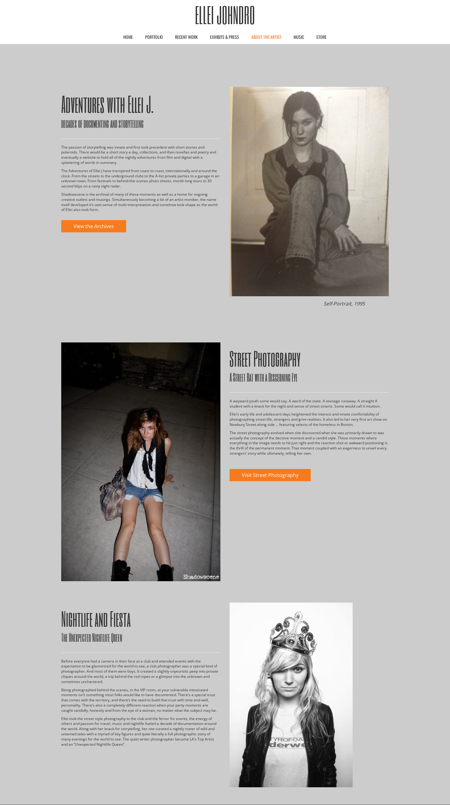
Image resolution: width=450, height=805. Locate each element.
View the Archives (93, 226)
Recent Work (186, 37)
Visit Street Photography (270, 475)
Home (128, 37)
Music (299, 37)
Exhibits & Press (224, 37)
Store (321, 37)
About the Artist (266, 37)
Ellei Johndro (225, 15)
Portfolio (154, 37)
